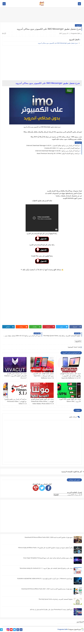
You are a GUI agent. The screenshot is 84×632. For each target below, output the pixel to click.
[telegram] (1, 629)
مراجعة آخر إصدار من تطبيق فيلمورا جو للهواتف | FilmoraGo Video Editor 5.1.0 (16, 401)
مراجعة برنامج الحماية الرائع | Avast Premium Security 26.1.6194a (58, 153)
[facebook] (17, 629)
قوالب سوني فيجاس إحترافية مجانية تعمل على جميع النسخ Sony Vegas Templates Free (48, 558)
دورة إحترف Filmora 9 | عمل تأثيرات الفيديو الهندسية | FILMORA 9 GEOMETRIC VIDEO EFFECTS (45, 578)
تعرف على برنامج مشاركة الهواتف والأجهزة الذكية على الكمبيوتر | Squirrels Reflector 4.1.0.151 (70, 376)
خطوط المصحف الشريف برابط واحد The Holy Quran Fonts (56, 599)
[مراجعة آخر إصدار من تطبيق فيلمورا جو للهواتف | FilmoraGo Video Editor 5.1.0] (15, 390)
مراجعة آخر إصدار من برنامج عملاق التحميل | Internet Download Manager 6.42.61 (52, 145)
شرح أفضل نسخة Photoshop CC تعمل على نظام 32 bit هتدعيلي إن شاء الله (51, 609)
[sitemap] (21, 629)
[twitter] (14, 629)
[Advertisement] (42, 61)
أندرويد (78, 25)
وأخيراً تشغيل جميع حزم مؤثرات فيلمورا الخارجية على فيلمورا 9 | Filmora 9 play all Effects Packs (45, 547)
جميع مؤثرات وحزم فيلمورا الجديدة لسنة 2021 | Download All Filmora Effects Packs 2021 (47, 589)
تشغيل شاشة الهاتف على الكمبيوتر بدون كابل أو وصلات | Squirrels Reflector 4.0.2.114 (43, 376)
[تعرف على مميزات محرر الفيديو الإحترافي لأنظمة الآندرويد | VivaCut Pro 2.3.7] (15, 364)
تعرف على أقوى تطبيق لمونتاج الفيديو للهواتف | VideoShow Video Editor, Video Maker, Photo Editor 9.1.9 (42, 401)
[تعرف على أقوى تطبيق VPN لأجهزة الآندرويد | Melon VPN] (69, 390)
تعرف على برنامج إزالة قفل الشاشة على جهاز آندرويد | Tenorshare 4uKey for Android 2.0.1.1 (46, 568)
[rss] (4, 629)
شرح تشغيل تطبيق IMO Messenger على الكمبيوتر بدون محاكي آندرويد (58, 43)
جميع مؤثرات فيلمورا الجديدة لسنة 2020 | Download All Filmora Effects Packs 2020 (49, 537)
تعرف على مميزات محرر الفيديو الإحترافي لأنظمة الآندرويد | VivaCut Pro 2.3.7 (15, 376)
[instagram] (8, 629)
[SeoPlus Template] (82, 629)
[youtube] (11, 629)
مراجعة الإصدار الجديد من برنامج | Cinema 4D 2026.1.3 (61, 148)
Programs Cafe (62, 629)
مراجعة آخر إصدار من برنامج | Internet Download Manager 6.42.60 (57, 151)
